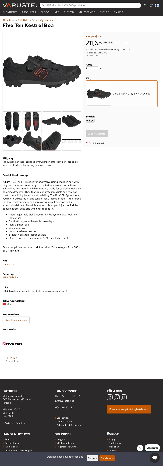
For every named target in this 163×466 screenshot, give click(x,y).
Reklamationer (12, 442)
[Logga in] (145, 5)
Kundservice (87, 12)
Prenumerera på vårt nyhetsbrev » (129, 409)
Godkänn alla (107, 458)
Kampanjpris (94, 36)
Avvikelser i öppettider (15, 423)
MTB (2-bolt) (10, 277)
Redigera (92, 458)
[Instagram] (117, 397)
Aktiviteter (10, 12)
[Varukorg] (151, 5)
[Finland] (157, 5)
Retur (7, 439)
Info (56, 12)
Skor (35, 20)
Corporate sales (64, 421)
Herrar (15, 264)
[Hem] (20, 5)
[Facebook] (110, 397)
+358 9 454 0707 (69, 396)
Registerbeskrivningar (67, 446)
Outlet (104, 12)
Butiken (69, 12)
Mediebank (114, 446)
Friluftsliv (24, 20)
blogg (45, 12)
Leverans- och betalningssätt (19, 450)
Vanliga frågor (63, 417)
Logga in (61, 439)
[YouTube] (124, 397)
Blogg (112, 439)
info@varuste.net (64, 400)
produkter (29, 12)
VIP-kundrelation (65, 442)
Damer (6, 264)
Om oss (118, 12)
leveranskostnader (122, 43)
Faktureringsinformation (69, 425)
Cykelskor (46, 20)
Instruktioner (11, 446)
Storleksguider (116, 442)
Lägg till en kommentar (16, 320)
